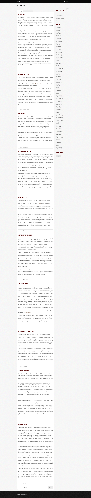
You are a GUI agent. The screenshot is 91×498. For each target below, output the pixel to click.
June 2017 (59, 62)
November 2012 (60, 117)
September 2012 (60, 120)
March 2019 (59, 51)
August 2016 (59, 73)
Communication (23, 284)
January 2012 (59, 131)
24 (24, 487)
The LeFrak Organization (37, 83)
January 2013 (59, 114)
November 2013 (60, 99)
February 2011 (59, 147)
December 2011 (60, 133)
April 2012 (59, 128)
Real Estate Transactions (26, 331)
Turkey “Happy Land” (24, 371)
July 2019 (59, 44)
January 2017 (59, 66)
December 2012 (60, 115)
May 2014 (59, 90)
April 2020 (59, 33)
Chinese (18, 1)
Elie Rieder (39, 203)
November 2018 (60, 55)
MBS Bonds (21, 114)
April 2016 (59, 79)
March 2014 (59, 93)
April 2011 (59, 144)
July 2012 (59, 123)
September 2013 (60, 103)
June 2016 (59, 76)
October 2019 (59, 41)
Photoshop (21, 14)
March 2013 (59, 112)
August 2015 (59, 82)
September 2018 (60, 57)
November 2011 (60, 134)
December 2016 (60, 68)
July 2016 (59, 74)
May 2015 (59, 84)
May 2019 (59, 47)
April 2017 (59, 63)
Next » (26, 487)
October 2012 (59, 118)
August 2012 (59, 121)
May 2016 (59, 77)
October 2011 (59, 136)
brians (21, 70)
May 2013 (59, 109)
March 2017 (59, 65)
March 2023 (59, 28)
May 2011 (59, 142)
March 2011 (59, 145)
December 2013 (60, 98)
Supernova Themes (24, 494)
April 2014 (59, 92)
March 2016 (59, 81)
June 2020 (59, 30)
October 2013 (59, 101)
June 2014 (59, 88)
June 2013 (59, 107)
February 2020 (59, 36)
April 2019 (59, 49)
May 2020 (59, 32)
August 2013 (59, 104)
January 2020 (59, 38)
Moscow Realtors (28, 312)
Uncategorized (58, 156)
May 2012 (59, 126)
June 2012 (59, 125)
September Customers (25, 235)
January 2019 (59, 54)
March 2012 (59, 129)
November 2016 (60, 69)
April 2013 (59, 110)
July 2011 (59, 139)
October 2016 (59, 71)
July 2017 (59, 60)
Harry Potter (22, 197)
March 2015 (59, 87)
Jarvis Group (21, 5)
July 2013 (59, 106)
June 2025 (59, 27)
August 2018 (59, 58)
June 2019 (59, 46)
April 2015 (59, 85)
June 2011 (59, 140)
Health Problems (23, 74)
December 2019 (60, 40)
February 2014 (59, 95)
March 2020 (59, 35)
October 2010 (59, 148)
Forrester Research (24, 151)
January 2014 (59, 96)
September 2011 (60, 137)
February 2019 (59, 52)
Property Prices (23, 424)
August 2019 (59, 43)
